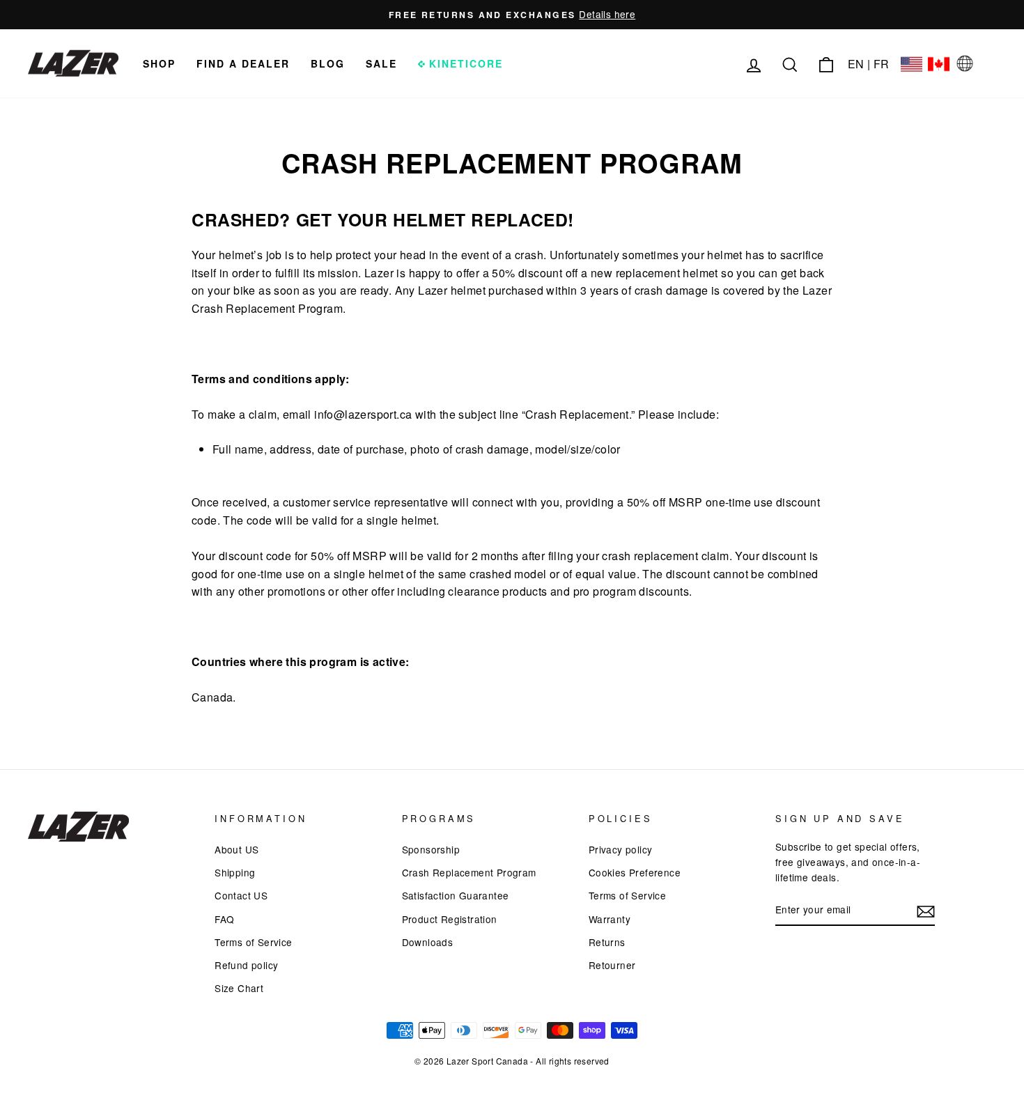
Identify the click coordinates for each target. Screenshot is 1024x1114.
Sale (381, 63)
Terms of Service (253, 942)
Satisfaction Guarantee (455, 895)
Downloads (427, 942)
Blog (328, 63)
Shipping (235, 872)
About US (236, 849)
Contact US (241, 895)
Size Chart (239, 988)
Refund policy (246, 965)
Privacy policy (621, 849)
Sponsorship (431, 849)
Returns (607, 942)
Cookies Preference (635, 872)
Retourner (612, 965)
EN (856, 64)
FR (882, 64)
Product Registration (449, 919)
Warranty (609, 919)
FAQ (224, 919)
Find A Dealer (243, 63)
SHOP (159, 63)
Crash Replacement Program (469, 872)
